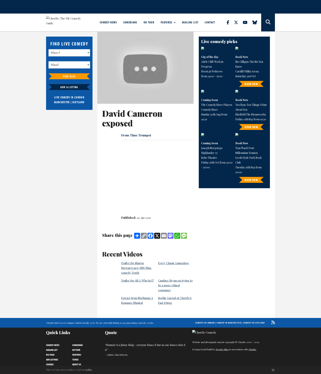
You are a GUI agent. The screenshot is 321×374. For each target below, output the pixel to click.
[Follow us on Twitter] (238, 22)
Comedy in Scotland (254, 322)
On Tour (149, 22)
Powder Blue (222, 349)
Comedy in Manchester (229, 322)
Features (167, 22)
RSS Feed (50, 354)
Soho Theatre (209, 157)
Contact (210, 22)
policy (89, 369)
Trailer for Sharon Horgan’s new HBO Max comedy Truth (136, 268)
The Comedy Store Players (216, 105)
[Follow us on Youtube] (247, 22)
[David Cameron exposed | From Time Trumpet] (145, 68)
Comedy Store (209, 109)
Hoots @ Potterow (212, 71)
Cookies (50, 364)
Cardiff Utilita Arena (247, 71)
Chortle (252, 349)
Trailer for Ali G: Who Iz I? (137, 280)
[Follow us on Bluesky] (256, 22)
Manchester (62, 102)
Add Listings (52, 359)
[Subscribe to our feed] (272, 322)
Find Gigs (69, 76)
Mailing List (190, 22)
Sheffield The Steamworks (250, 114)
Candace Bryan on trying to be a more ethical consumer (175, 285)
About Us (76, 364)
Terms (75, 359)
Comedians (130, 22)
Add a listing (69, 87)
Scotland (78, 102)
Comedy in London (205, 322)
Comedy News (108, 22)
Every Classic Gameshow (173, 263)
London (79, 97)
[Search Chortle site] (268, 22)
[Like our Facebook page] (230, 22)
